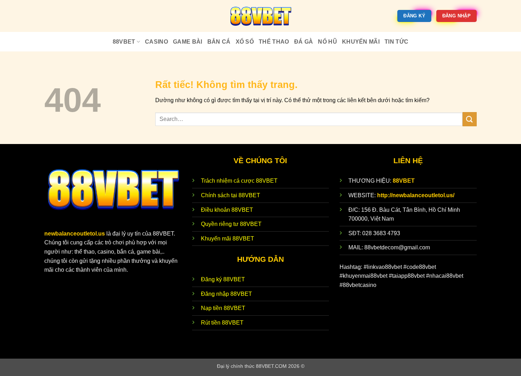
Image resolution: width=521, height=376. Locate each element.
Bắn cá (219, 42)
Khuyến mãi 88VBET (227, 239)
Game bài (187, 42)
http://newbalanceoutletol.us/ (415, 195)
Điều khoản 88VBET (227, 210)
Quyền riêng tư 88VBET (231, 224)
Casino (156, 42)
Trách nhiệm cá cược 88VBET (239, 181)
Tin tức (396, 42)
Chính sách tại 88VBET (230, 195)
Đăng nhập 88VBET (226, 294)
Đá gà (303, 42)
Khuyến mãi (361, 42)
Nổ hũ (327, 42)
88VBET (124, 42)
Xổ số (245, 42)
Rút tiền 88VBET (222, 323)
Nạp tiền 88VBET (223, 308)
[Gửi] (470, 119)
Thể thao (274, 42)
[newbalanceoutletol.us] (260, 16)
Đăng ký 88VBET (223, 279)
